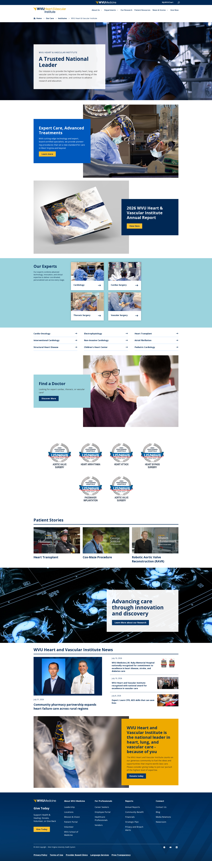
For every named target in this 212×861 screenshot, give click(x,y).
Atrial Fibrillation (143, 340)
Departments (110, 10)
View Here (134, 226)
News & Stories (159, 10)
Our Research (126, 10)
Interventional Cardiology (46, 340)
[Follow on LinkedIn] (176, 847)
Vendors (99, 825)
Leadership (69, 807)
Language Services (99, 855)
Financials (130, 817)
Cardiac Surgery (119, 285)
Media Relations (163, 817)
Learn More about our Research (130, 622)
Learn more (47, 154)
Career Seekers (102, 807)
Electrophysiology (93, 333)
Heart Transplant (143, 333)
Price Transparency (121, 855)
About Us (96, 10)
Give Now (174, 10)
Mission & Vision (72, 817)
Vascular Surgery (119, 315)
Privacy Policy (40, 855)
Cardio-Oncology (42, 333)
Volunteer (69, 827)
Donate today (136, 776)
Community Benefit (134, 812)
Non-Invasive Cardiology (96, 340)
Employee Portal (102, 812)
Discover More (49, 398)
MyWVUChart (167, 2)
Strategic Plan (132, 822)
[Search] (178, 2)
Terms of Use (56, 855)
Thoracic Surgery (82, 315)
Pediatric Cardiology (145, 347)
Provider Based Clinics (77, 855)
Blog (158, 812)
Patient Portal (71, 822)
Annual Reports (132, 807)
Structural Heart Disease (46, 347)
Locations (68, 812)
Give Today (41, 829)
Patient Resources (142, 10)
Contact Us (161, 807)
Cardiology (79, 285)
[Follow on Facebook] (164, 847)
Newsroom (161, 822)
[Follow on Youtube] (170, 847)
